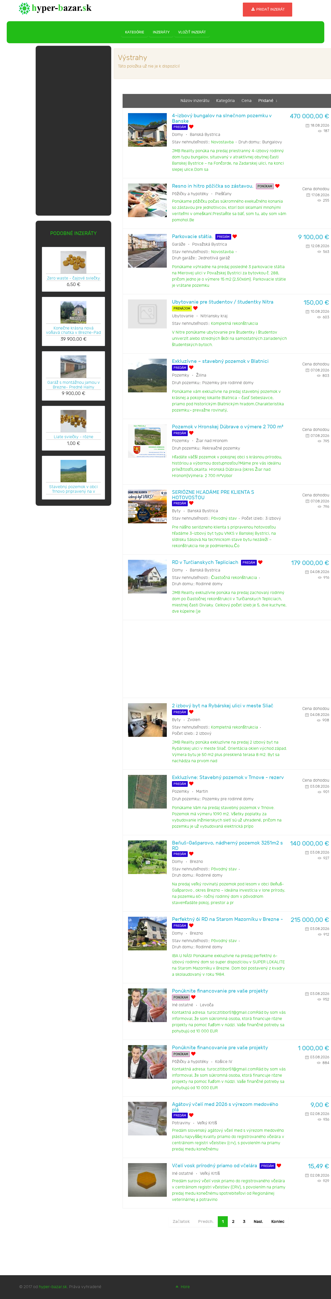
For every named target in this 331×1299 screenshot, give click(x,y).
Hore (185, 1287)
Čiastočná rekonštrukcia (234, 577)
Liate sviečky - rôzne (73, 437)
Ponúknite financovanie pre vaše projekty (220, 991)
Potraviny (181, 1123)
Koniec (277, 1221)
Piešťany (223, 194)
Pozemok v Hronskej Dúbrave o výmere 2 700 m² (227, 427)
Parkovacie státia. (192, 237)
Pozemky (180, 375)
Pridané (265, 100)
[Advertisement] (73, 129)
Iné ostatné (182, 1005)
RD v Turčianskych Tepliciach (205, 563)
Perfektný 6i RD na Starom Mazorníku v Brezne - (227, 919)
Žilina (201, 375)
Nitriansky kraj (214, 316)
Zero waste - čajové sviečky (73, 278)
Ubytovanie (183, 316)
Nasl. (258, 1221)
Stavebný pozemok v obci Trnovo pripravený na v (73, 489)
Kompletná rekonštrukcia (234, 323)
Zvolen (193, 719)
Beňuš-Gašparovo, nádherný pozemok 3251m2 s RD (227, 846)
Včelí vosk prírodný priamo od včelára (214, 1166)
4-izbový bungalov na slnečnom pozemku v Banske (222, 118)
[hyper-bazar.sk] (55, 8)
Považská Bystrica (209, 244)
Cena (247, 100)
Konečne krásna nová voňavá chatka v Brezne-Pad (73, 330)
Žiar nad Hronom (212, 440)
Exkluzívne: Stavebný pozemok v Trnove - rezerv (228, 778)
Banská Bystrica (205, 134)
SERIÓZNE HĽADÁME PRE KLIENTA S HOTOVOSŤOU (213, 495)
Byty (176, 511)
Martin (202, 791)
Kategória (226, 100)
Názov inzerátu (195, 100)
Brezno (196, 861)
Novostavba (222, 142)
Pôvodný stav (224, 518)
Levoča (207, 1005)
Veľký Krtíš (207, 1123)
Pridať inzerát (270, 9)
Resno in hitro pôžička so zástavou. (212, 186)
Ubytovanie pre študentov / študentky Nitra (222, 302)
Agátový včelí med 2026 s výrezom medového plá (225, 1107)
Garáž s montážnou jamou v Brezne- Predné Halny (73, 385)
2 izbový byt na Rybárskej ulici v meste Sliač (222, 706)
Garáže (178, 244)
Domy (177, 134)
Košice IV (223, 1061)
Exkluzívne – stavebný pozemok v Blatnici (220, 361)
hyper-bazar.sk (53, 1287)
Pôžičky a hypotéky (190, 194)
